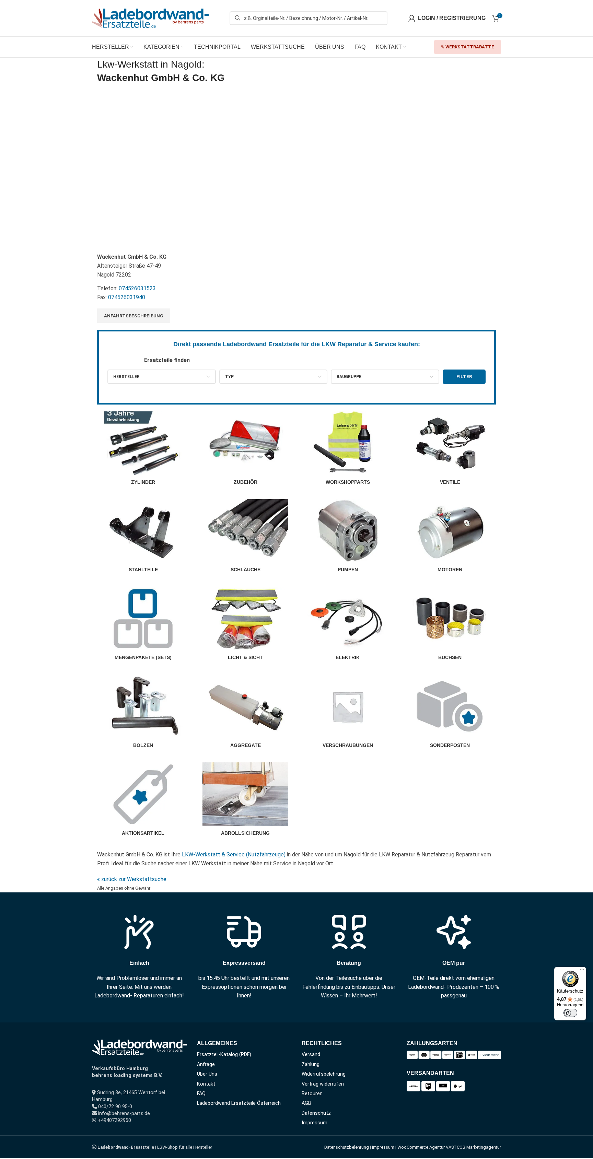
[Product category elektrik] (348, 625)
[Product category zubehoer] (245, 450)
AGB (306, 1103)
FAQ (201, 1094)
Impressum (314, 1123)
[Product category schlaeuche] (245, 538)
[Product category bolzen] (143, 713)
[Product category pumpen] (348, 538)
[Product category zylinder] (143, 450)
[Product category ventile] (450, 450)
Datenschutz (316, 1113)
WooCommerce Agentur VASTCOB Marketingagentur (449, 1147)
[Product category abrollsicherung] (245, 801)
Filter (464, 376)
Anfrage (206, 1064)
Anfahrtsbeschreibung (133, 315)
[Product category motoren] (450, 538)
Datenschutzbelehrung (346, 1147)
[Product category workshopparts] (348, 450)
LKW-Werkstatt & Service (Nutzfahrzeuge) (234, 854)
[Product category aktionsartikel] (143, 801)
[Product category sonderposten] (450, 713)
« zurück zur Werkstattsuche (131, 879)
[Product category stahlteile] (143, 538)
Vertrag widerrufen (323, 1084)
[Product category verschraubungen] (348, 713)
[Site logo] (150, 17)
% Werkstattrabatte (467, 46)
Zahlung (310, 1064)
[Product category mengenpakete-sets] (143, 625)
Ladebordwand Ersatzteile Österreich (239, 1103)
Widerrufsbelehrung (324, 1074)
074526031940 (126, 297)
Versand (311, 1054)
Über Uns (207, 1074)
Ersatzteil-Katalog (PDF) (224, 1054)
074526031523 (137, 288)
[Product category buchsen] (450, 625)
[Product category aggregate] (245, 713)
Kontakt (206, 1084)
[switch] (570, 1013)
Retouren (312, 1094)
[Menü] (582, 971)
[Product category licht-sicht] (245, 625)
